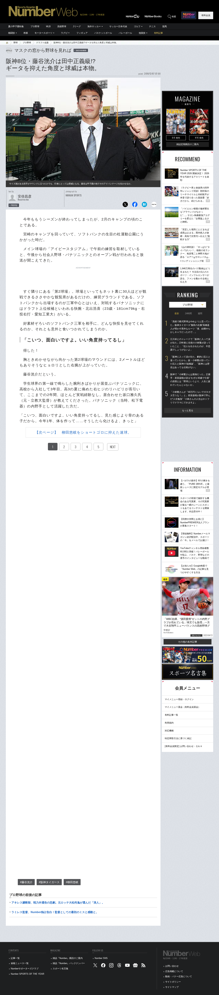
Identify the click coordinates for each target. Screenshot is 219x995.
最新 (177, 313)
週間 (200, 313)
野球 (16, 42)
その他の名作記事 (187, 641)
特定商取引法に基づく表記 (178, 738)
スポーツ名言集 (60, 968)
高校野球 (61, 26)
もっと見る (187, 410)
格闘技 (11, 33)
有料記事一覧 (171, 715)
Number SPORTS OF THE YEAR (27, 974)
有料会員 (205, 15)
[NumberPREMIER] (188, 15)
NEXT (113, 447)
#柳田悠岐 (72, 882)
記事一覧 (15, 958)
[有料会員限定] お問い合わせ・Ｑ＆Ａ (183, 746)
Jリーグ (77, 26)
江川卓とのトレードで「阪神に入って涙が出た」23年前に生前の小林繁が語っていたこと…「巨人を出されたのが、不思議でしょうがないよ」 (190, 344)
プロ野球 (34, 26)
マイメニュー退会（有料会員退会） (182, 707)
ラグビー (65, 33)
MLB (48, 26)
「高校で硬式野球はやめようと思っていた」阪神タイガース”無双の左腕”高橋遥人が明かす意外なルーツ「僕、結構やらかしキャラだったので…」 (190, 326)
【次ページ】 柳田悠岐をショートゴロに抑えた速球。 (83, 432)
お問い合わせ (172, 966)
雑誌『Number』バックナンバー (69, 963)
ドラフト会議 (42, 42)
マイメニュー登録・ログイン (179, 699)
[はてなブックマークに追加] (144, 205)
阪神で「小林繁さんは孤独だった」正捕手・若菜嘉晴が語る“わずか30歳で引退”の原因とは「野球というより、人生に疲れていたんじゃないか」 (190, 379)
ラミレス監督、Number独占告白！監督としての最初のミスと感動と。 (55, 912)
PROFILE (14, 205)
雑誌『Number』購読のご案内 (68, 958)
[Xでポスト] (125, 205)
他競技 (142, 33)
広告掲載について (174, 971)
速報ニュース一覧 (20, 963)
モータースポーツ (43, 33)
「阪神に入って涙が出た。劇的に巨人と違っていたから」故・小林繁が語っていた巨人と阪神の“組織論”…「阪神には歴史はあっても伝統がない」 (190, 362)
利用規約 (169, 722)
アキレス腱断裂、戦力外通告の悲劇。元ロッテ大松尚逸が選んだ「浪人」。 (58, 902)
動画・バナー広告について (178, 976)
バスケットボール (103, 33)
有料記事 (158, 33)
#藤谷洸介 (26, 882)
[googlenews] (135, 966)
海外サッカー (94, 26)
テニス (152, 26)
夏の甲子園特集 (16, 26)
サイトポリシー (173, 981)
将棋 (25, 33)
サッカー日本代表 (118, 26)
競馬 (164, 26)
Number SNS (101, 958)
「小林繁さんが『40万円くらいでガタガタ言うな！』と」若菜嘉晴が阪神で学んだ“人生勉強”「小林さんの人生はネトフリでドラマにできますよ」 (190, 397)
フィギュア (82, 33)
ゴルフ (137, 26)
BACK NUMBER (81, 50)
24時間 (188, 313)
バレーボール (125, 33)
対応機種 (169, 730)
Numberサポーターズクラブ (24, 968)
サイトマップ (172, 987)
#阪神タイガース (49, 882)
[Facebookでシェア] (135, 205)
